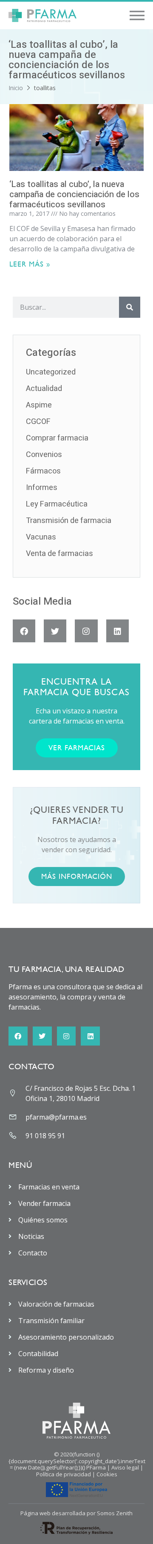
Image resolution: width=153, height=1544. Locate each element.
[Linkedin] (117, 630)
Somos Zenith (115, 1513)
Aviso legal (125, 1467)
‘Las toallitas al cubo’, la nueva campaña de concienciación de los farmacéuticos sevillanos (74, 194)
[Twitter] (55, 630)
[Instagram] (86, 630)
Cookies (106, 1474)
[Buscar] (129, 307)
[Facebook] (24, 630)
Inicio (15, 88)
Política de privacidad (63, 1474)
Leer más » (29, 264)
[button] (137, 15)
